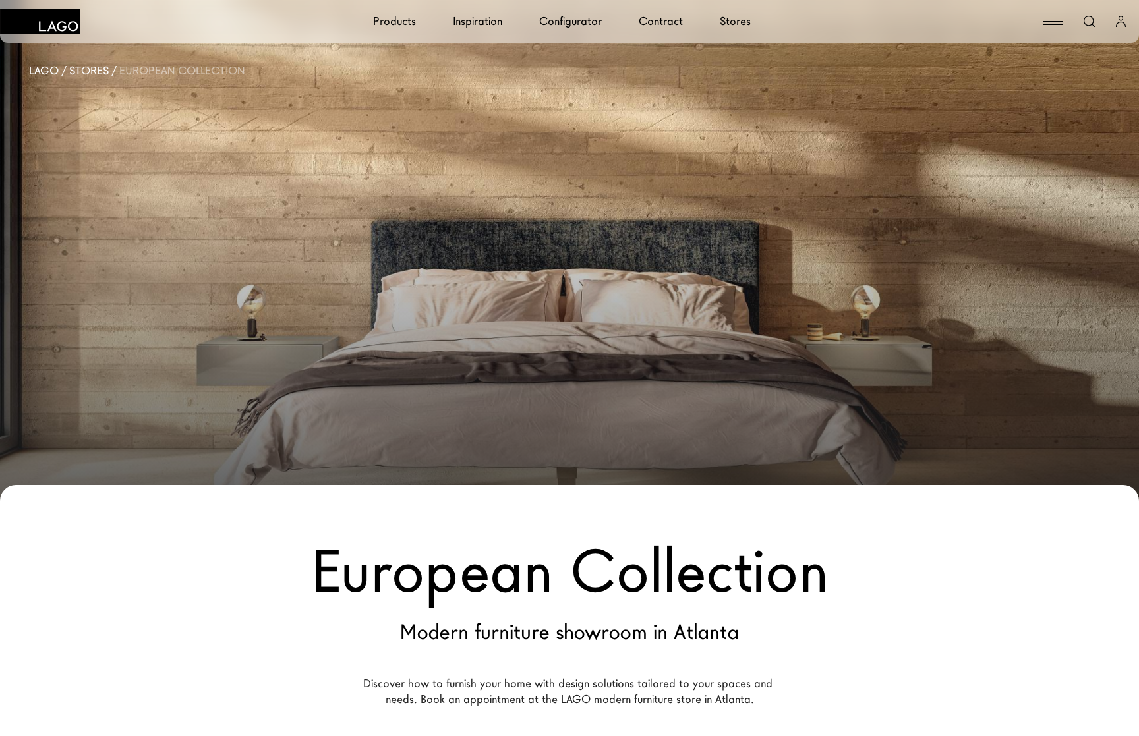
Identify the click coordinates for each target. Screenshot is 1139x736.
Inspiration (477, 21)
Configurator (570, 21)
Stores (735, 21)
